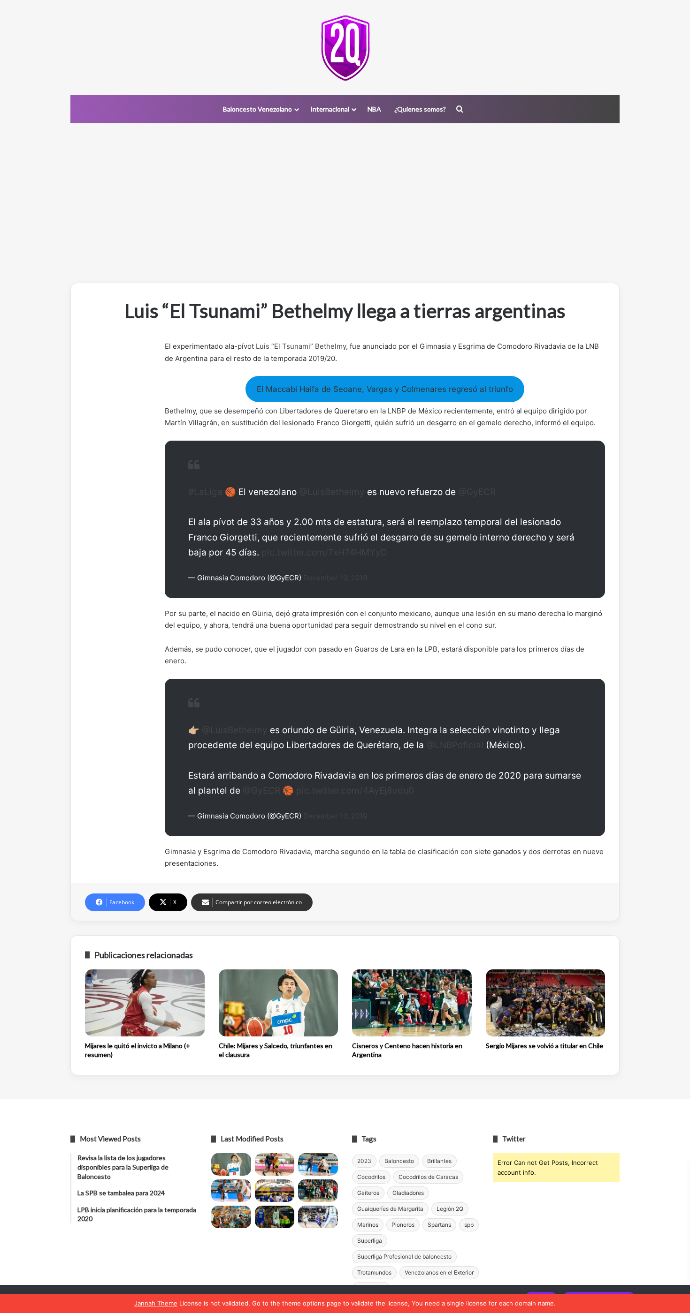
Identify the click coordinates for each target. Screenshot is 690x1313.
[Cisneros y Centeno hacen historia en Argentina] (412, 1003)
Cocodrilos (371, 1176)
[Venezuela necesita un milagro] (318, 1164)
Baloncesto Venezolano (257, 109)
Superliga (369, 1240)
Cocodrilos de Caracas (428, 1176)
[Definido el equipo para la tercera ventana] (275, 1190)
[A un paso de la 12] (318, 1217)
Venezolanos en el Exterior (439, 1272)
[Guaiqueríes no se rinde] (275, 1217)
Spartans (439, 1224)
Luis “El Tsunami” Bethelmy (301, 346)
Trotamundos (374, 1272)
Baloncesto (399, 1160)
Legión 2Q (450, 1208)
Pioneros (402, 1224)
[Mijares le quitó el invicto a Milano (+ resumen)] (145, 1003)
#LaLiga (205, 492)
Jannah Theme (155, 1303)
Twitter (514, 1138)
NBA (374, 109)
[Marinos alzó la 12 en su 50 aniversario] (231, 1217)
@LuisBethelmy (332, 492)
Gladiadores (408, 1192)
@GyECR (477, 492)
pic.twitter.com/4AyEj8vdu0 (355, 790)
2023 (364, 1160)
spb (469, 1224)
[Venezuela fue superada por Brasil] (231, 1190)
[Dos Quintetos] (345, 47)
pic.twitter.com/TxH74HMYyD (324, 552)
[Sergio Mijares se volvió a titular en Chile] (546, 1003)
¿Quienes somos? (420, 109)
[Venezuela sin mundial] (275, 1164)
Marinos (367, 1224)
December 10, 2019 (335, 577)
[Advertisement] (345, 203)
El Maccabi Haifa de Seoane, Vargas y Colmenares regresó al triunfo (385, 389)
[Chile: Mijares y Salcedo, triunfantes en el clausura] (278, 1003)
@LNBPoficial (454, 745)
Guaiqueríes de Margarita (390, 1208)
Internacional (329, 109)
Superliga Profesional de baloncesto (404, 1256)
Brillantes (439, 1160)
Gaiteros (368, 1192)
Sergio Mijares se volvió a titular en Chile (544, 1046)
